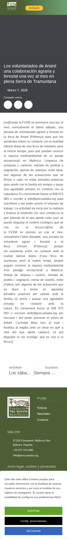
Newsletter (43, 413)
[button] (8, 105)
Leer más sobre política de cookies (26, 501)
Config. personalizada (33, 520)
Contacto (42, 419)
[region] (33, 505)
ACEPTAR (33, 510)
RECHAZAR (33, 531)
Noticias (42, 407)
